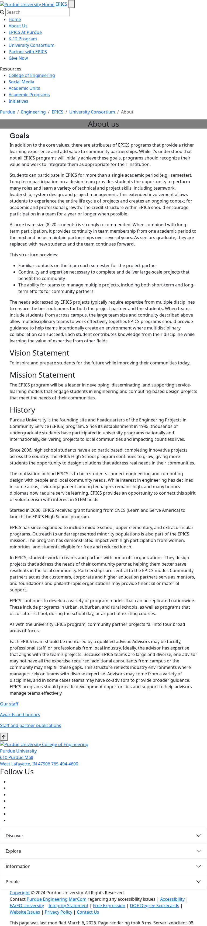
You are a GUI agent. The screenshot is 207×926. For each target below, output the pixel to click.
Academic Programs (29, 95)
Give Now (18, 58)
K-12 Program (23, 39)
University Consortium (31, 45)
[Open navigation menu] (71, 4)
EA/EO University (27, 906)
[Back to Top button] (4, 737)
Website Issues (25, 912)
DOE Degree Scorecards (154, 906)
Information (18, 866)
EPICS (61, 4)
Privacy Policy (58, 912)
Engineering (33, 112)
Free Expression (109, 906)
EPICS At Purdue (25, 32)
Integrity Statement (68, 906)
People (13, 882)
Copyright (20, 893)
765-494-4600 (64, 764)
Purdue (7, 112)
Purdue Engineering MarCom (57, 899)
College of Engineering (32, 75)
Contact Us (88, 912)
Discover (14, 836)
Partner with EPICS (28, 52)
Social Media (21, 82)
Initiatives (18, 101)
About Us (18, 26)
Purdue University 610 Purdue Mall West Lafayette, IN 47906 (25, 757)
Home (15, 19)
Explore (13, 851)
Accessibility (172, 899)
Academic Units (24, 88)
